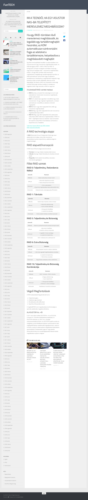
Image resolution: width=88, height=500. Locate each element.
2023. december (8, 235)
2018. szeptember (9, 425)
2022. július (7, 289)
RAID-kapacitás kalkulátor (33, 127)
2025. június (7, 178)
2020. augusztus (8, 355)
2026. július (7, 137)
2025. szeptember (9, 169)
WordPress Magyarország (10, 483)
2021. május (7, 333)
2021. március (8, 340)
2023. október (8, 242)
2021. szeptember (9, 321)
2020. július (7, 359)
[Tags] (20, 37)
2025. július (7, 175)
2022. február (7, 305)
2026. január (7, 156)
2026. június (7, 140)
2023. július (7, 251)
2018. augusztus (8, 428)
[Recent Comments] (15, 37)
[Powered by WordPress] (8, 497)
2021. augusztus (8, 324)
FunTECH (9, 5)
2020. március (8, 371)
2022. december (8, 273)
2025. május (7, 181)
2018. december (8, 415)
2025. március (8, 188)
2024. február (7, 229)
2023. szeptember (9, 245)
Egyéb (28, 11)
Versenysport (8, 465)
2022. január (7, 308)
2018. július (7, 431)
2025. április (7, 185)
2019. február (7, 409)
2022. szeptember (9, 283)
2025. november (8, 162)
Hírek (6, 462)
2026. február (7, 153)
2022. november (8, 276)
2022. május (7, 295)
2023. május (7, 257)
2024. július (7, 213)
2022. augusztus (8, 286)
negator (30, 30)
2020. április (7, 368)
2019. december (8, 378)
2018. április (7, 441)
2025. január (7, 194)
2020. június (7, 362)
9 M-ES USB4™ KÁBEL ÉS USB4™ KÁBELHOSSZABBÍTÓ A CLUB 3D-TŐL (16, 44)
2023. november (8, 238)
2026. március (8, 150)
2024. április (7, 223)
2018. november (8, 419)
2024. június (7, 216)
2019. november (8, 381)
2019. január (7, 412)
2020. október (8, 349)
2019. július (7, 393)
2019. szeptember (9, 387)
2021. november (8, 314)
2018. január (7, 450)
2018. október (8, 422)
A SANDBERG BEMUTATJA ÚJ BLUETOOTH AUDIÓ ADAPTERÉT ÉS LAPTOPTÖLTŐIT (11, 118)
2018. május (7, 438)
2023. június (7, 254)
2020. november (8, 346)
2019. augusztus (8, 390)
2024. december (8, 197)
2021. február (7, 343)
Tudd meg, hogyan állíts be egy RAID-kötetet (38, 125)
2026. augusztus (8, 134)
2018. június (7, 434)
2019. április (7, 403)
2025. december (8, 159)
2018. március (8, 444)
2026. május (7, 143)
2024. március (8, 226)
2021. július (7, 327)
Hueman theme (20, 497)
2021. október (8, 317)
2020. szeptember (9, 352)
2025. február (7, 191)
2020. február (7, 374)
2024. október (8, 204)
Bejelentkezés (8, 474)
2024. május (7, 219)
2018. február (7, 447)
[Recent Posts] (5, 37)
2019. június (7, 396)
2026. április (7, 147)
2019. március (8, 406)
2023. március (8, 264)
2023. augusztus (8, 248)
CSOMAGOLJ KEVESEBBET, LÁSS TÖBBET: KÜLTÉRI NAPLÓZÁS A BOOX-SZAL (15, 53)
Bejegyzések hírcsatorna (10, 477)
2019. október (8, 384)
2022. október (8, 279)
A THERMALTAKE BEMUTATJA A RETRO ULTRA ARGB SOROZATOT (16, 62)
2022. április (7, 298)
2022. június (7, 292)
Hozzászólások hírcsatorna (10, 480)
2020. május (7, 365)
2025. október (8, 166)
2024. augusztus (8, 210)
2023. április (7, 260)
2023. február (7, 267)
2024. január (7, 232)
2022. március (8, 302)
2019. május (7, 400)
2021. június (7, 330)
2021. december (8, 311)
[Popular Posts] (10, 37)
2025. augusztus (8, 172)
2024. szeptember (9, 207)
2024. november (8, 200)
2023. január (7, 270)
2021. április (7, 336)
